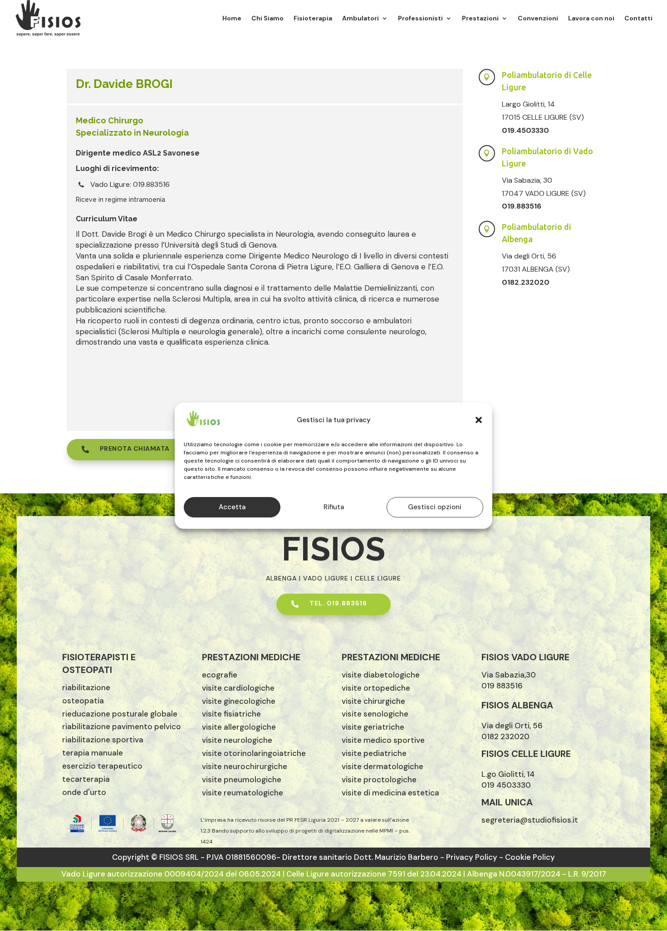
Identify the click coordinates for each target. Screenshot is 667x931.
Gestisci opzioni (434, 507)
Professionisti (420, 18)
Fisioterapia (313, 18)
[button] (478, 419)
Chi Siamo (267, 18)
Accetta (232, 507)
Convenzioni (538, 18)
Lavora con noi (591, 18)
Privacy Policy (472, 857)
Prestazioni (480, 18)
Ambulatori (360, 18)
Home (231, 18)
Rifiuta (334, 507)
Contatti (638, 18)
